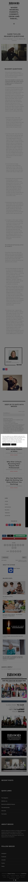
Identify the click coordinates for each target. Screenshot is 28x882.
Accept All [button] (13, 444)
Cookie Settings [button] (6, 444)
